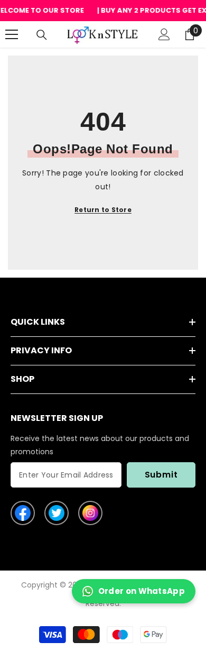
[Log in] (164, 34)
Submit (161, 475)
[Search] (41, 35)
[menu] (11, 34)
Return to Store (103, 209)
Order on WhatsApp (141, 591)
